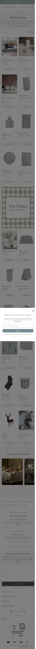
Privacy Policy (17, 321)
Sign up (17, 331)
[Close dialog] (33, 310)
